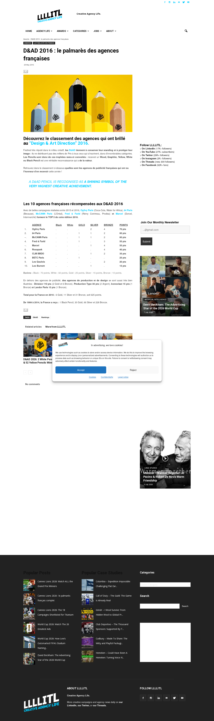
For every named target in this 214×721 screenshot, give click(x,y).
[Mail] (179, 2)
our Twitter (83, 705)
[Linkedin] (174, 2)
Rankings (45, 317)
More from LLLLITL (55, 327)
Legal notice (123, 377)
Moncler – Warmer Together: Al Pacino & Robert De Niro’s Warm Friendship (163, 476)
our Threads (99, 705)
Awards (61, 31)
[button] (186, 31)
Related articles (33, 327)
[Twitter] (183, 2)
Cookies (92, 377)
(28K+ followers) (156, 155)
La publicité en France (44, 43)
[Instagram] (169, 2)
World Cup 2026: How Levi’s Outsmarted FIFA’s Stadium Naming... (52, 643)
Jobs (96, 31)
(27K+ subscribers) (158, 151)
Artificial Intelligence (155, 300)
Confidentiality (107, 377)
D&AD (72, 150)
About (110, 31)
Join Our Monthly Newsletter (160, 222)
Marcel (119, 213)
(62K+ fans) (155, 165)
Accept (80, 369)
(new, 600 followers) (158, 161)
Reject (133, 369)
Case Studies (150, 468)
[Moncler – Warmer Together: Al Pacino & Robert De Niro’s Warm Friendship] (165, 459)
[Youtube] (188, 2)
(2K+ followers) (157, 158)
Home (29, 31)
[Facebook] (164, 2)
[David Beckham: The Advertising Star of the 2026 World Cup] (165, 287)
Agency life (43, 31)
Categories (79, 31)
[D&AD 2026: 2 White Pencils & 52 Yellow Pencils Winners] (40, 345)
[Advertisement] (163, 92)
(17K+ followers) (157, 148)
